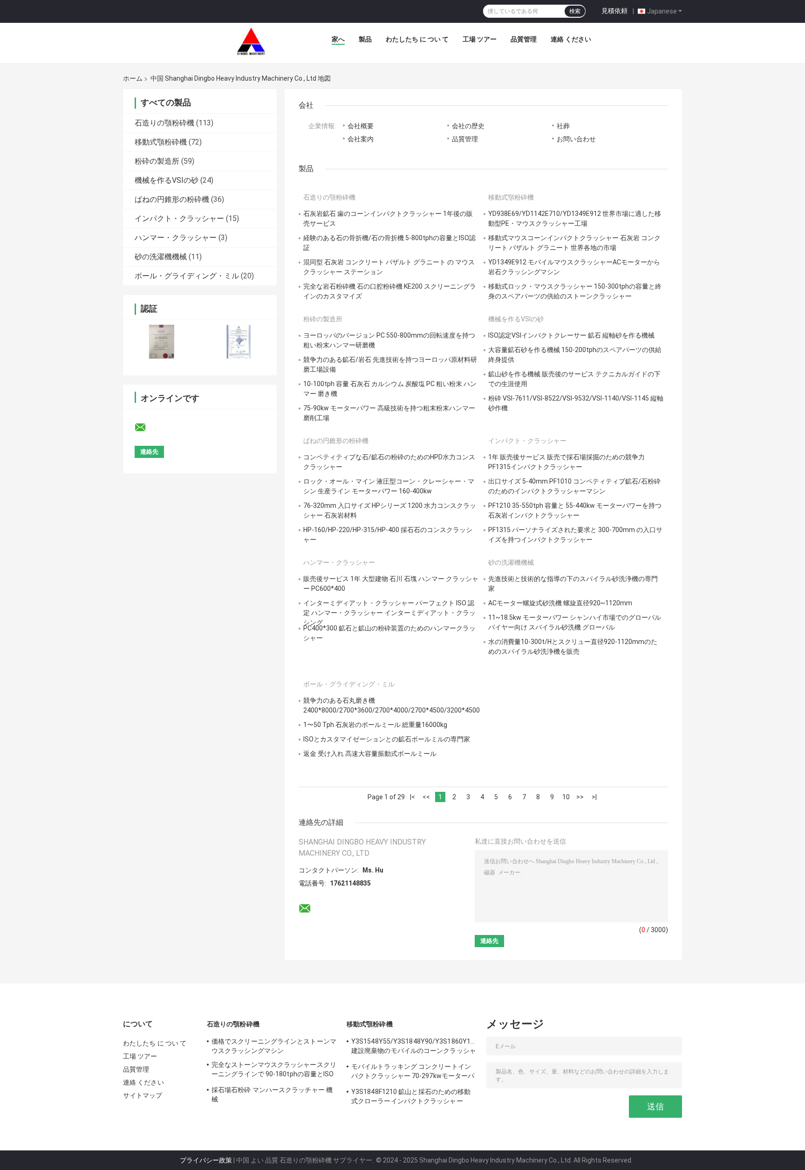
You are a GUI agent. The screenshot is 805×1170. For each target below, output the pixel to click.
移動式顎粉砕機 (161, 142)
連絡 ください (571, 39)
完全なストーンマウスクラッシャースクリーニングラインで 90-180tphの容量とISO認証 (273, 1070)
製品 (365, 39)
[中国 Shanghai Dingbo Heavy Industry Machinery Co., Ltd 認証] (161, 342)
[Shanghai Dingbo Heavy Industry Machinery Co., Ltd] (251, 41)
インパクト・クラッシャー (179, 218)
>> (580, 797)
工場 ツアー (480, 39)
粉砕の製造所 (157, 161)
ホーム (133, 78)
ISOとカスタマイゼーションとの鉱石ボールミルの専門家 (386, 739)
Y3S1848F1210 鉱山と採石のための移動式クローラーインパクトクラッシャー (411, 1096)
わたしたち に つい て (417, 39)
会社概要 (361, 126)
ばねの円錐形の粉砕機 (172, 199)
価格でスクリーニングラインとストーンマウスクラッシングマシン (273, 1046)
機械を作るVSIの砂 (166, 180)
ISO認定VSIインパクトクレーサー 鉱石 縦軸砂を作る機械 (571, 335)
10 (566, 797)
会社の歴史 (468, 126)
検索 (574, 11)
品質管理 (524, 39)
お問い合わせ (576, 139)
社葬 (563, 126)
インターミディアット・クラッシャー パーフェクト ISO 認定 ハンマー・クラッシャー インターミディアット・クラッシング (389, 612)
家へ (338, 39)
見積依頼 (614, 10)
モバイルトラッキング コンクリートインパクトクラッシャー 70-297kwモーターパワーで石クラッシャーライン (412, 1072)
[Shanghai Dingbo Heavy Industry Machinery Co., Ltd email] (146, 427)
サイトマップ (143, 1095)
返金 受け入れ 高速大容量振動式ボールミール (370, 753)
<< (426, 797)
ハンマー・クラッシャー (176, 237)
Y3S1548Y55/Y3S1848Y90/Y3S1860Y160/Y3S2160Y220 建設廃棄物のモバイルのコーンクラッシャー (414, 1047)
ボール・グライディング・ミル (187, 275)
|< (412, 797)
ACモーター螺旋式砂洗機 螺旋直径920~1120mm (560, 603)
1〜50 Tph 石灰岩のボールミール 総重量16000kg (375, 724)
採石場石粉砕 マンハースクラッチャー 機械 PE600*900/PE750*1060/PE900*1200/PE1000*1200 (274, 1096)
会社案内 (361, 139)
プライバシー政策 (206, 1160)
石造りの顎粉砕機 (164, 122)
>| (594, 797)
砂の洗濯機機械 (161, 256)
